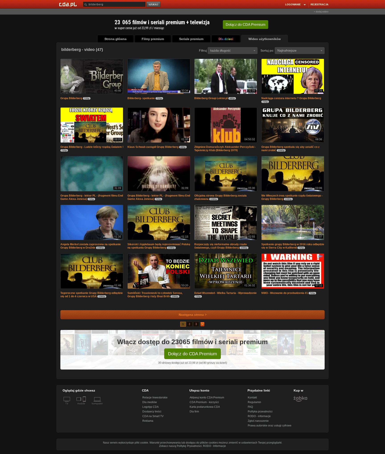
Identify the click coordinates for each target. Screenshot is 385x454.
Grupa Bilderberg (71, 98)
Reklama (147, 423)
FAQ (250, 409)
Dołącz (245, 24)
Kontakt (252, 399)
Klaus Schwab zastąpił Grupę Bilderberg (152, 147)
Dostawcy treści (151, 413)
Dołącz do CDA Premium (192, 356)
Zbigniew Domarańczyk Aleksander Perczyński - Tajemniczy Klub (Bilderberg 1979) (225, 149)
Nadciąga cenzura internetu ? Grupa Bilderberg (291, 98)
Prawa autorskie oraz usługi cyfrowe (269, 427)
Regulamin (254, 404)
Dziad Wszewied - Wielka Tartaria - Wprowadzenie (225, 295)
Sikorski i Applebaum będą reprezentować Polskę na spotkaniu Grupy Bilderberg (158, 248)
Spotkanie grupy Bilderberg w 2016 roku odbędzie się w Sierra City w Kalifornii (292, 248)
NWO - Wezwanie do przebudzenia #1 (284, 295)
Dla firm (194, 413)
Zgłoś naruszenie (258, 423)
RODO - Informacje (214, 448)
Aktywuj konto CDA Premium (207, 399)
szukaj (153, 5)
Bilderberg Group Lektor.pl (211, 98)
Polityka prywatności (260, 413)
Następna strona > (193, 317)
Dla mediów (149, 404)
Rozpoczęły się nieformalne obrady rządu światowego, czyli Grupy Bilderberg (220, 248)
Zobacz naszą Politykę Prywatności (180, 448)
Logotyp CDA (150, 409)
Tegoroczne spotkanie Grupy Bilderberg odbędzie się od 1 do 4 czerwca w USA (91, 297)
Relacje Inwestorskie (155, 399)
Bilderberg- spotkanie (141, 98)
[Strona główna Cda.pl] (69, 4)
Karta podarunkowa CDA (205, 409)
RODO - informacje (259, 418)
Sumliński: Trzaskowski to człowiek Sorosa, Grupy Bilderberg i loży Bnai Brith (154, 297)
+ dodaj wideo (321, 11)
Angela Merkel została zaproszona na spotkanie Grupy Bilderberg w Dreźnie (90, 248)
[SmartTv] (85, 408)
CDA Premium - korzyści (204, 404)
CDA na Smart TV (153, 418)
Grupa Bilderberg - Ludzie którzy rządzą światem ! (91, 147)
